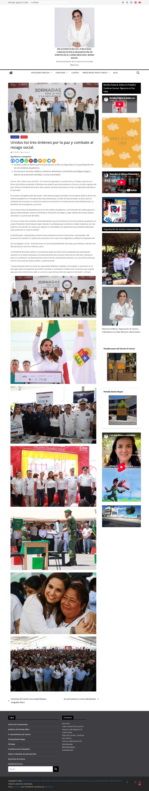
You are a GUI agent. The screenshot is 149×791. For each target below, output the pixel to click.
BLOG (115, 73)
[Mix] (40, 161)
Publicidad (60, 73)
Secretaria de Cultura (16, 759)
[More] (54, 161)
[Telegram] (49, 161)
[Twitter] (17, 161)
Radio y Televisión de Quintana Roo (22, 754)
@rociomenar (67, 744)
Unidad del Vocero (15, 764)
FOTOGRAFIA (14, 137)
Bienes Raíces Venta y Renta (95, 73)
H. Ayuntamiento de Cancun (19, 734)
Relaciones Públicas (40, 73)
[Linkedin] (22, 161)
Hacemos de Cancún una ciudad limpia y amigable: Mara (29, 701)
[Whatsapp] (26, 161)
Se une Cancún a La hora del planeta (80, 699)
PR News (11, 744)
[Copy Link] (44, 161)
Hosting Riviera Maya (16, 739)
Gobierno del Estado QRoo (18, 729)
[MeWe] (35, 161)
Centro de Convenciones (18, 724)
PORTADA (24, 137)
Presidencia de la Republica (19, 749)
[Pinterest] (31, 161)
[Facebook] (13, 161)
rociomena (26, 152)
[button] (50, 73)
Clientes (75, 73)
